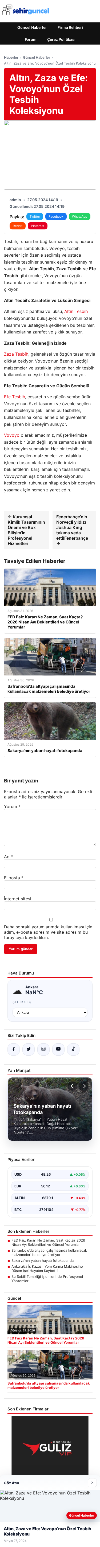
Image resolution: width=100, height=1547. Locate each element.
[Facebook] (13, 1049)
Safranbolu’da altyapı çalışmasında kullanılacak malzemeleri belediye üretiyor (49, 1252)
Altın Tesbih (76, 311)
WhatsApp (79, 216)
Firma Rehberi (70, 27)
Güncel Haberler (32, 27)
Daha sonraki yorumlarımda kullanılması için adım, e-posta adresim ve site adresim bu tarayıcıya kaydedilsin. (48, 932)
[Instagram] (43, 1049)
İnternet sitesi (17, 898)
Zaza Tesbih (16, 354)
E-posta (13, 877)
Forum (31, 39)
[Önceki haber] (72, 1086)
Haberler (11, 57)
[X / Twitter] (28, 1049)
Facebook (56, 216)
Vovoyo (11, 435)
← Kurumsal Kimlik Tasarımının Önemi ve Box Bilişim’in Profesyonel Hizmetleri (26, 530)
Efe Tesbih (14, 396)
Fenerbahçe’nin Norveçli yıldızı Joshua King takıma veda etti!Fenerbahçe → (72, 530)
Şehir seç (22, 1002)
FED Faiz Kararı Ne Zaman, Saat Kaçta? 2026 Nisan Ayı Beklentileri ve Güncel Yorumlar (48, 1242)
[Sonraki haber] (83, 1086)
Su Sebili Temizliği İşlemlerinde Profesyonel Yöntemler (47, 1278)
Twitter (35, 216)
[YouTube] (58, 1049)
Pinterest (37, 226)
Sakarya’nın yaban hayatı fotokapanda (42, 1260)
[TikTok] (73, 1049)
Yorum (12, 806)
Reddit (17, 226)
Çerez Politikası (61, 39)
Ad (8, 856)
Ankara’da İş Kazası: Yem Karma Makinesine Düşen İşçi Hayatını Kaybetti (47, 1268)
